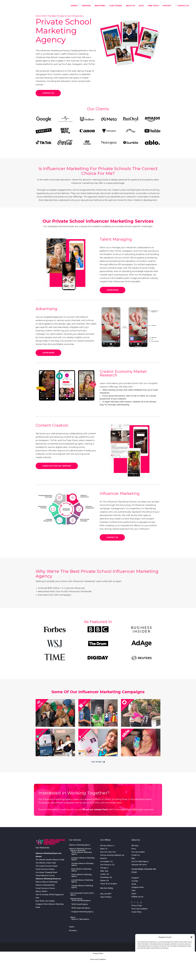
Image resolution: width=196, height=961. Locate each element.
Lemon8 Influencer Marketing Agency (82, 881)
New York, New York (108, 852)
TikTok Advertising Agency (81, 900)
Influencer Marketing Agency (79, 845)
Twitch (133, 894)
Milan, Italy (104, 871)
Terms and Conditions (139, 909)
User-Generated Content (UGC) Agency (82, 894)
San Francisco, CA (107, 865)
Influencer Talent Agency (80, 919)
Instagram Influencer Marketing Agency (82, 859)
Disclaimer (73, 930)
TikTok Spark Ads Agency (80, 908)
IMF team (135, 845)
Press (133, 849)
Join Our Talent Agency (140, 861)
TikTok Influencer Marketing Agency (81, 853)
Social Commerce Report (45, 869)
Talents (72, 917)
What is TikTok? (41, 891)
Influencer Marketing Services (80, 849)
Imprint (71, 927)
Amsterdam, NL (106, 877)
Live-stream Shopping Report (46, 872)
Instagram (135, 878)
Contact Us (48, 93)
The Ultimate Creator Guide (46, 863)
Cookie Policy (136, 912)
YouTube (134, 881)
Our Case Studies (138, 852)
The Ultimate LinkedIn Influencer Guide (50, 860)
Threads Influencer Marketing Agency (82, 886)
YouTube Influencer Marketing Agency (82, 864)
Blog (133, 858)
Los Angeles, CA (106, 861)
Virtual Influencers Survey (45, 875)
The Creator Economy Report (47, 866)
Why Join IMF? (105, 894)
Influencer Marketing (77, 850)
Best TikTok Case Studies (45, 901)
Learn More (112, 290)
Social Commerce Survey (45, 888)
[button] (191, 937)
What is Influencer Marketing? (47, 882)
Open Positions (106, 897)
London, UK (104, 874)
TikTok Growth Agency (79, 904)
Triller (133, 890)
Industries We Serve (139, 865)
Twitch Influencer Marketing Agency (81, 875)
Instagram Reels (137, 887)
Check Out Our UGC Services (57, 466)
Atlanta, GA (104, 880)
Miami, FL (104, 849)
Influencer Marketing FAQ (45, 885)
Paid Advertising (76, 899)
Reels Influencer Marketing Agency (81, 870)
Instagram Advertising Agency (82, 912)
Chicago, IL (104, 868)
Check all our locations (108, 884)
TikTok (133, 884)
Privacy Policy (136, 905)
